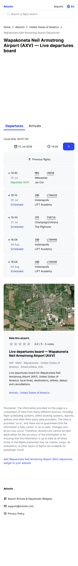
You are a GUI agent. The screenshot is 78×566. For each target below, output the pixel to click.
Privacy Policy (16, 513)
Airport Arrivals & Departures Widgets (30, 498)
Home (7, 27)
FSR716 (51, 217)
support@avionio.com (21, 506)
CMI (37, 217)
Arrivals (35, 126)
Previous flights (41, 159)
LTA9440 (52, 239)
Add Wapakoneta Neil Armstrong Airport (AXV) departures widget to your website (38, 461)
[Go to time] (68, 146)
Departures (14, 126)
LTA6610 (52, 195)
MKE (37, 172)
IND (37, 195)
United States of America (44, 27)
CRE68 (50, 172)
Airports (58, 6)
